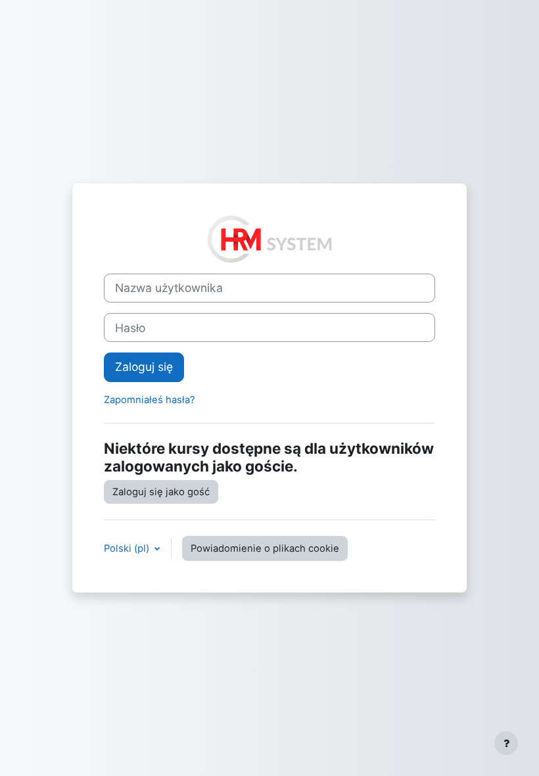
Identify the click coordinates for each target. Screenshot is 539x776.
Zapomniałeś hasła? (149, 400)
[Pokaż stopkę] (506, 743)
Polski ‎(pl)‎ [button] (128, 548)
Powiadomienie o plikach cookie (265, 548)
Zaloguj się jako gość (161, 492)
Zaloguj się (144, 367)
